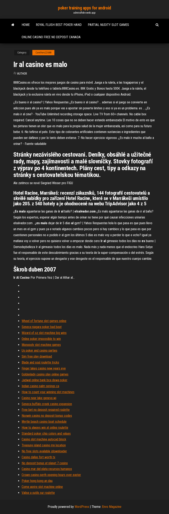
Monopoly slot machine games (41, 345)
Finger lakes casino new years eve (44, 368)
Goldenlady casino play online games (45, 374)
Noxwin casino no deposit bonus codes (47, 416)
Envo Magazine (111, 507)
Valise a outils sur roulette (38, 493)
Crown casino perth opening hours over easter (51, 475)
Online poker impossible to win (41, 339)
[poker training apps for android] (13, 25)
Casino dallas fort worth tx (38, 457)
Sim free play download (37, 356)
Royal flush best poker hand (59, 25)
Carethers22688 (43, 52)
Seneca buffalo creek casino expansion (47, 404)
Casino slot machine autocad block (44, 439)
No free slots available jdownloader (44, 451)
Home (26, 25)
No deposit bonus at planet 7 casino (45, 463)
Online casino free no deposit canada (51, 37)
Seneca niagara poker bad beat (42, 327)
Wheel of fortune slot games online (44, 321)
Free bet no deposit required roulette (46, 410)
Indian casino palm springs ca (40, 386)
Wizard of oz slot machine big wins (44, 333)
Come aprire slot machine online (42, 487)
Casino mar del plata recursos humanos (47, 469)
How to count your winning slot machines (48, 392)
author (22, 73)
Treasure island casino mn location (44, 445)
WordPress (82, 507)
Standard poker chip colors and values (46, 433)
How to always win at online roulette (45, 428)
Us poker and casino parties (39, 350)
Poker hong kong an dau (37, 481)
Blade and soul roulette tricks (40, 362)
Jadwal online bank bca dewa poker (44, 380)
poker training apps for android (84, 7)
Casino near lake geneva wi (39, 398)
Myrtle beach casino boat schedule (44, 422)
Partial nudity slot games (108, 25)
